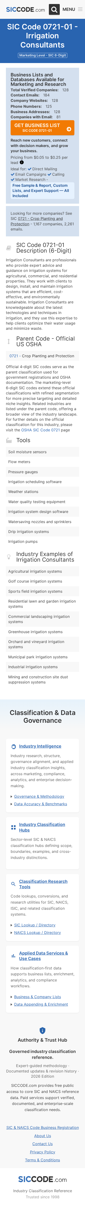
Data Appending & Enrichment (41, 1004)
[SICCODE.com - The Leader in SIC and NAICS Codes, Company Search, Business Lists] (25, 9)
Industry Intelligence (40, 746)
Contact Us (42, 1143)
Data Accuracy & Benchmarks (40, 804)
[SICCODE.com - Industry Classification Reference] (42, 1179)
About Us (42, 1135)
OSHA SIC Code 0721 (40, 430)
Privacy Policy (42, 1152)
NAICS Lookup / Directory (37, 932)
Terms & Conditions (42, 1160)
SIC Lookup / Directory (34, 925)
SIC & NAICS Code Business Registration (42, 1127)
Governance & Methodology (39, 796)
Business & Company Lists (37, 996)
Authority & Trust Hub (42, 1040)
